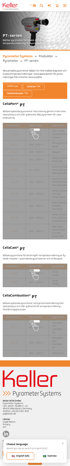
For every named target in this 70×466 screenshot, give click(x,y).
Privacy (6, 424)
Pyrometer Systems (18, 56)
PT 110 (14, 134)
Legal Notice (9, 422)
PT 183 (14, 282)
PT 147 (14, 353)
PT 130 (14, 194)
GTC (5, 427)
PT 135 (14, 206)
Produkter (46, 56)
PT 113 (14, 145)
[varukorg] (57, 5)
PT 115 (14, 152)
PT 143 (14, 231)
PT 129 (14, 182)
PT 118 (14, 343)
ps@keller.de (9, 414)
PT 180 (14, 273)
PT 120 (14, 160)
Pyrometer (10, 61)
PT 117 (14, 327)
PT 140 (14, 218)
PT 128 (14, 170)
